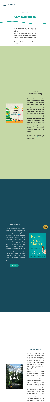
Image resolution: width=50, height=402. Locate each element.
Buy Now (14, 265)
